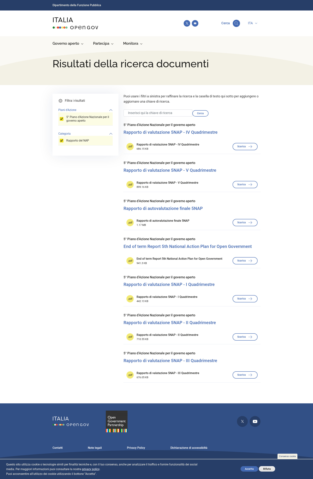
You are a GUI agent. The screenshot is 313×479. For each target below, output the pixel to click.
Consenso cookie (287, 456)
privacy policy (90, 469)
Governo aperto (66, 43)
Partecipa (101, 43)
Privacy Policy (136, 448)
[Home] (76, 23)
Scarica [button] (241, 146)
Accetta (249, 468)
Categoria (64, 133)
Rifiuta (267, 468)
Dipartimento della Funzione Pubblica (77, 5)
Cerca (200, 113)
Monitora (130, 43)
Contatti (58, 448)
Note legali (95, 448)
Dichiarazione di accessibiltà (188, 448)
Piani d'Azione (67, 110)
